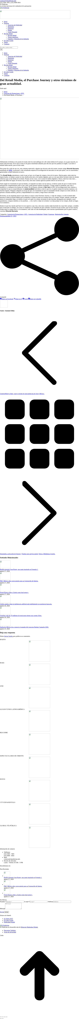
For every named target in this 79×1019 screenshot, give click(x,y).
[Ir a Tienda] (39, 1014)
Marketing (58, 214)
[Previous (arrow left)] (1, 1018)
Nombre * (3, 901)
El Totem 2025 (8, 919)
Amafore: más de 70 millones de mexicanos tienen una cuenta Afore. (21, 615)
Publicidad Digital (9, 922)
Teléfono (50, 901)
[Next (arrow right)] (2, 1018)
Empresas (51, 214)
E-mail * (27, 901)
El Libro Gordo (8, 920)
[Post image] (5, 568)
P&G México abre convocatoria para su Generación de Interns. (19, 581)
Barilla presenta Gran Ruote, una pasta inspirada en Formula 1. (19, 569)
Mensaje (2, 908)
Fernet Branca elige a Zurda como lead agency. (14, 592)
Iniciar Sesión (8, 636)
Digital (45, 214)
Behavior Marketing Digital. (29, 927)
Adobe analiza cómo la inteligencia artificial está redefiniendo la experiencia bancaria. (26, 604)
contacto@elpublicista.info (8, 1)
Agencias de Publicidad (35, 214)
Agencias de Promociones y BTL (17, 214)
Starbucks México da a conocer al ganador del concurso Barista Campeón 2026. (24, 627)
